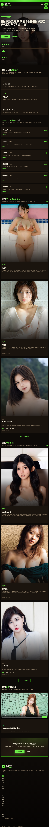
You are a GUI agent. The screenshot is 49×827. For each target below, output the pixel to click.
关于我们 (3, 826)
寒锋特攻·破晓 (6, 512)
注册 (46, 4)
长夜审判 (5, 666)
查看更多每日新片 (24, 680)
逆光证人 (5, 589)
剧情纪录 (3, 805)
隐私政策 (13, 826)
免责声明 (23, 826)
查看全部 (46, 201)
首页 (2, 10)
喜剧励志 (3, 803)
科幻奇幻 (3, 797)
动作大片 (3, 795)
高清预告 (3, 816)
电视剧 (10, 10)
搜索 (46, 7)
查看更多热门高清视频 (24, 436)
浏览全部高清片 (19, 751)
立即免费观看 (5, 36)
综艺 (14, 10)
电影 (6, 10)
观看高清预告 (15, 36)
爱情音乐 (3, 799)
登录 (42, 4)
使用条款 (18, 826)
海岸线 (4, 268)
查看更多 (4, 134)
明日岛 (4, 345)
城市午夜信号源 (7, 422)
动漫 (18, 10)
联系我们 (8, 826)
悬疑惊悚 (3, 801)
